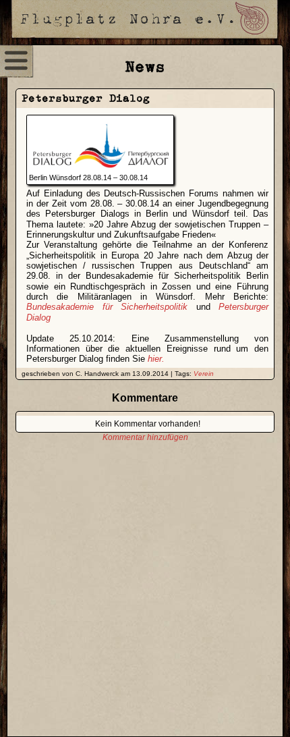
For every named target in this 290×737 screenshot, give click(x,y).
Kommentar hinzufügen (145, 437)
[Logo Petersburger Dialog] (100, 168)
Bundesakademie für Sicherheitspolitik (106, 307)
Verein (204, 373)
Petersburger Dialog (86, 98)
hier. (156, 359)
